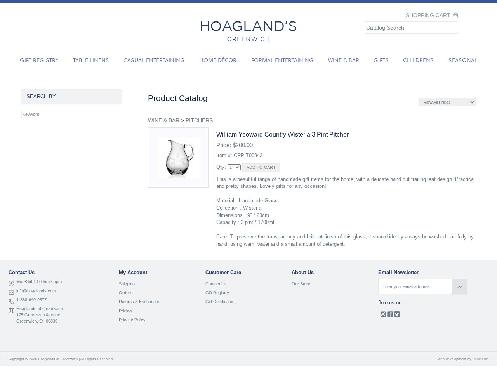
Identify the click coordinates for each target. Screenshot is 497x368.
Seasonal (462, 60)
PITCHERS (199, 120)
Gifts (381, 60)
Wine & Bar (343, 60)
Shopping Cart (428, 15)
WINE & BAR (163, 120)
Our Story (301, 283)
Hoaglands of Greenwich (39, 308)
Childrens (418, 60)
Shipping (127, 283)
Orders (125, 292)
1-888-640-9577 (31, 299)
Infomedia (480, 359)
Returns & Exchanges (139, 301)
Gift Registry (39, 60)
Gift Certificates (220, 301)
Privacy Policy (132, 320)
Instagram (383, 316)
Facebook (390, 316)
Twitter (397, 316)
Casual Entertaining (154, 60)
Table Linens (91, 60)
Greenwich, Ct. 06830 (36, 321)
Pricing (125, 311)
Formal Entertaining (282, 60)
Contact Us (216, 283)
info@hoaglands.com (36, 290)
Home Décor (217, 60)
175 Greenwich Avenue (38, 314)
